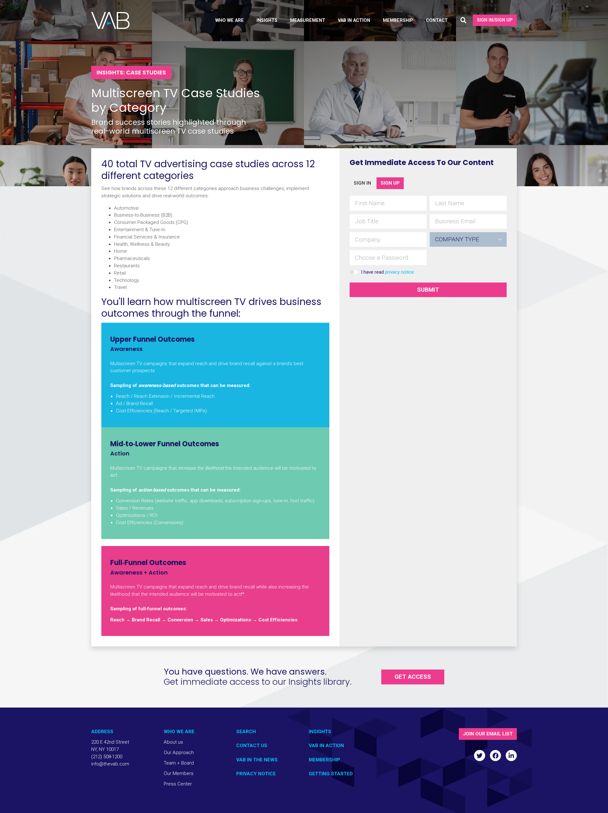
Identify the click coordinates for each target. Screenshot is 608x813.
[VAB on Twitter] (479, 755)
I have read (387, 272)
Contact (437, 20)
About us (173, 742)
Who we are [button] (229, 20)
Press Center (178, 784)
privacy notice (399, 272)
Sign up (390, 183)
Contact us (251, 745)
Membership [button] (398, 20)
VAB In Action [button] (354, 20)
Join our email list (488, 734)
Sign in (362, 183)
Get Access (413, 676)
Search (246, 731)
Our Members (178, 773)
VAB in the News (257, 760)
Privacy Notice (256, 774)
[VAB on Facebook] (495, 755)
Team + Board (179, 763)
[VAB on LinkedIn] (511, 755)
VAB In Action (326, 745)
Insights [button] (266, 20)
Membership (324, 760)
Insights (320, 731)
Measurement (307, 20)
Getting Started (331, 774)
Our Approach (179, 752)
